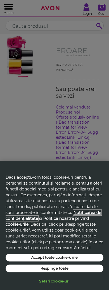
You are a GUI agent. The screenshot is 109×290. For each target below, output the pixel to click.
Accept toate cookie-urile (54, 257)
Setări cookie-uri (54, 281)
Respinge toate (55, 268)
